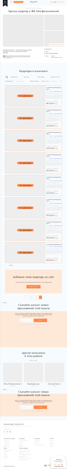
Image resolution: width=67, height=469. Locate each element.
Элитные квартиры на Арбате (25, 458)
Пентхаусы (52, 440)
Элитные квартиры (23, 460)
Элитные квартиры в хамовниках (25, 454)
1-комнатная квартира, (55, 244)
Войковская (6, 456)
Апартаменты (52, 443)
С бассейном (37, 441)
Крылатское (21, 444)
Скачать (40, 320)
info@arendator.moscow (8, 428)
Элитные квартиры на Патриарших (23, 457)
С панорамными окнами (39, 444)
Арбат (20, 443)
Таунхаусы (52, 444)
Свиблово (21, 446)
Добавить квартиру (33, 286)
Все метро (6, 457)
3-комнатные (6, 443)
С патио (36, 443)
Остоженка (21, 441)
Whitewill (50, 466)
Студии (51, 446)
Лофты (51, 441)
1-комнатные (6, 440)
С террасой (36, 440)
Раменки (46, 56)
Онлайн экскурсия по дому (56, 44)
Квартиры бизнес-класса (24, 453)
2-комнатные (6, 441)
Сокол (5, 453)
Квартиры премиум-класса (24, 451)
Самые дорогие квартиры (24, 450)
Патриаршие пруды (23, 440)
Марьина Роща (7, 451)
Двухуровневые (7, 446)
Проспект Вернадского (8, 450)
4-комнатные (6, 444)
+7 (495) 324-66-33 (7, 429)
